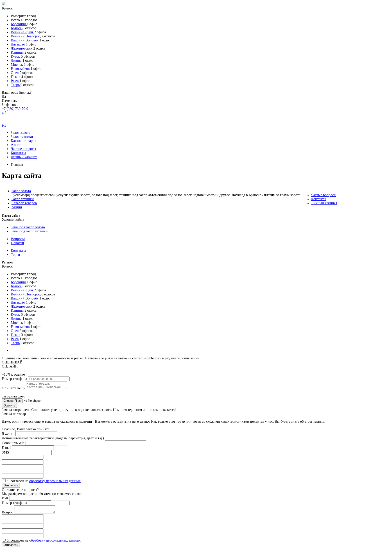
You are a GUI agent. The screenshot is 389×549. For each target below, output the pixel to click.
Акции (16, 145)
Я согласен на (44, 481)
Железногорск (22, 48)
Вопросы (18, 239)
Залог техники (22, 136)
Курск (16, 56)
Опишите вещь (14, 388)
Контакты (18, 153)
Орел (15, 73)
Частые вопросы (23, 149)
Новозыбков (21, 68)
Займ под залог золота (28, 227)
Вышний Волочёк (25, 40)
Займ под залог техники (29, 231)
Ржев (15, 81)
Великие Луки (22, 32)
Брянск (17, 28)
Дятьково (18, 44)
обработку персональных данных (55, 481)
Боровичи (19, 24)
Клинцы (18, 52)
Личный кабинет (24, 157)
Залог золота (20, 132)
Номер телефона (15, 379)
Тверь (15, 85)
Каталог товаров (23, 141)
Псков (16, 77)
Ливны (17, 60)
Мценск (17, 64)
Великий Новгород (26, 36)
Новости (17, 243)
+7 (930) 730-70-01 (16, 109)
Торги (15, 254)
